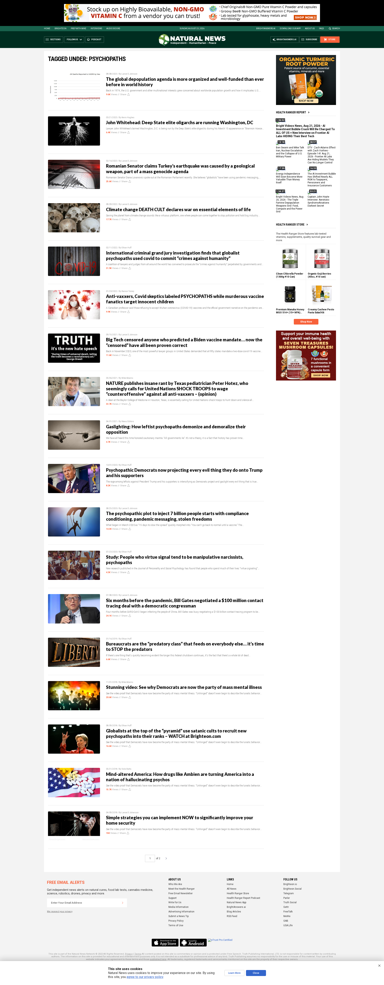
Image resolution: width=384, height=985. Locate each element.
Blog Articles (234, 911)
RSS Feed (232, 916)
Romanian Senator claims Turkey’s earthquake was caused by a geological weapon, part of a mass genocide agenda (180, 168)
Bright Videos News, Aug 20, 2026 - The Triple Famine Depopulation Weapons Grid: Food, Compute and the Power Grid (289, 204)
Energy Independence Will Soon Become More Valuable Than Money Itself (289, 178)
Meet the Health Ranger (181, 888)
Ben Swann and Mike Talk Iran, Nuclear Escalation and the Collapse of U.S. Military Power (290, 152)
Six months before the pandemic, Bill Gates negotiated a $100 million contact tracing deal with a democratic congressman (184, 603)
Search (336, 28)
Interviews (96, 28)
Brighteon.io (290, 884)
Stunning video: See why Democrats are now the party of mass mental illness (184, 687)
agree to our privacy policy (145, 977)
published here (158, 959)
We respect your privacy (59, 911)
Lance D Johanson (130, 812)
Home (47, 28)
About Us (310, 28)
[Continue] (122, 902)
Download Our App (290, 28)
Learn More (234, 973)
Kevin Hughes (128, 117)
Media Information (178, 907)
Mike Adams (127, 378)
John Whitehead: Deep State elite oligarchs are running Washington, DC (179, 122)
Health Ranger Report (291, 112)
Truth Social (290, 902)
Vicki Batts (126, 769)
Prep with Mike (78, 28)
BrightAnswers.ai (265, 28)
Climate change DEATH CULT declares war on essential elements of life (178, 209)
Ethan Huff (126, 248)
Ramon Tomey (128, 291)
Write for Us (174, 902)
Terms (137, 954)
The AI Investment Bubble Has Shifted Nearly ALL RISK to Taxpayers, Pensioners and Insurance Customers (322, 179)
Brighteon (60, 28)
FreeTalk (288, 911)
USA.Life (288, 925)
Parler (286, 898)
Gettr (286, 907)
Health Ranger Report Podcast (243, 898)
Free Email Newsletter (180, 893)
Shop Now (306, 321)
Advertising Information (181, 911)
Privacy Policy (176, 920)
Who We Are (175, 884)
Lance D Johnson (129, 74)
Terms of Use (175, 925)
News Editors (128, 421)
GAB (285, 920)
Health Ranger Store (290, 224)
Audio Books (113, 28)
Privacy (129, 954)
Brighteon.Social (292, 888)
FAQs (321, 28)
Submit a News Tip (178, 916)
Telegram (288, 893)
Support (172, 898)
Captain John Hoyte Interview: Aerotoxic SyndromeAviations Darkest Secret (318, 201)
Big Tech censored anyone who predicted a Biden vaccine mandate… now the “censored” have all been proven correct (184, 342)
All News (231, 888)
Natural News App (236, 902)
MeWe (286, 916)
